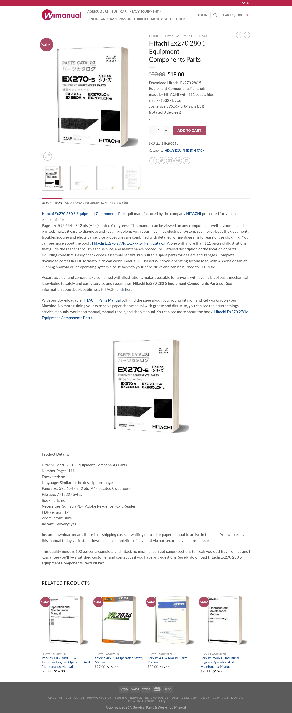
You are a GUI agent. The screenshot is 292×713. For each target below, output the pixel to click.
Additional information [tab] (86, 202)
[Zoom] (47, 156)
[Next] (136, 97)
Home (154, 35)
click (120, 289)
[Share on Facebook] (153, 160)
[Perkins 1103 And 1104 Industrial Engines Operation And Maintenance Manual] (66, 620)
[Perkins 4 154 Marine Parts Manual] (171, 620)
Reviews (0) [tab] (118, 202)
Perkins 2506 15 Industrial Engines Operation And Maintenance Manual (219, 662)
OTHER (180, 19)
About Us (55, 697)
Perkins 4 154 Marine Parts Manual (167, 660)
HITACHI (203, 35)
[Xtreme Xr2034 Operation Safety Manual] (119, 620)
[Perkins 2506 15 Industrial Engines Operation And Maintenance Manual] (224, 620)
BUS (114, 11)
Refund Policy (157, 697)
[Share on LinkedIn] (186, 160)
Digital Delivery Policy (191, 697)
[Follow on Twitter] (243, 3)
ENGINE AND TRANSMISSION (110, 19)
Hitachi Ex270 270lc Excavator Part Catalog (128, 243)
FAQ (162, 701)
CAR (123, 11)
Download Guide (142, 701)
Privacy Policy (99, 697)
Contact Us (75, 697)
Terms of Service (128, 697)
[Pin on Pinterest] (178, 160)
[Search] (215, 15)
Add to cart (189, 130)
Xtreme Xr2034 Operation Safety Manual (119, 660)
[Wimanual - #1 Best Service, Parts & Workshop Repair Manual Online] (61, 14)
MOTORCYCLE (161, 19)
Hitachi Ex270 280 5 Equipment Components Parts (84, 213)
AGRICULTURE (98, 11)
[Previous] (48, 97)
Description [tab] (52, 202)
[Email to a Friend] (170, 160)
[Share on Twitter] (161, 160)
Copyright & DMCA (228, 697)
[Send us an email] (248, 3)
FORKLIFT (141, 19)
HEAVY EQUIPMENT (144, 11)
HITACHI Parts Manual (101, 300)
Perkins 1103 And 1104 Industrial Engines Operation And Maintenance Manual (66, 662)
